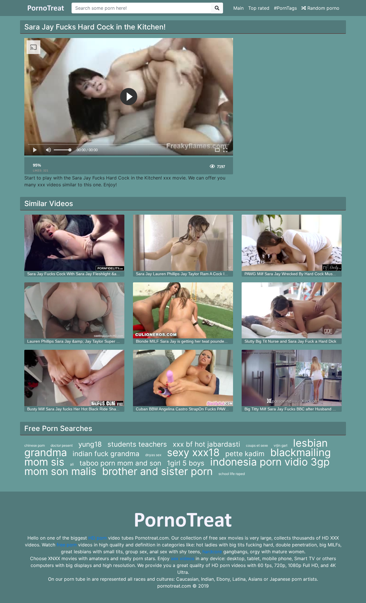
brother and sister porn (157, 471)
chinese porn (34, 445)
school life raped (231, 474)
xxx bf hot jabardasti (206, 444)
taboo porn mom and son (120, 463)
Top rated (258, 8)
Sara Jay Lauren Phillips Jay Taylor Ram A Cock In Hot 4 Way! (192, 273)
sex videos (182, 558)
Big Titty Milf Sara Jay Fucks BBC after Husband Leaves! (295, 409)
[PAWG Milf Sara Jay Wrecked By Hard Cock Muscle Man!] (292, 243)
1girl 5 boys (185, 463)
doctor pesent (62, 445)
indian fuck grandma (106, 454)
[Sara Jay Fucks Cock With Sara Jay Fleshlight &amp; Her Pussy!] (74, 243)
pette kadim (244, 454)
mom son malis (60, 471)
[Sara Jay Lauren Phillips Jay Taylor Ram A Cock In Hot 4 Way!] (183, 243)
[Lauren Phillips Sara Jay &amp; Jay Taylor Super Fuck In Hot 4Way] (74, 310)
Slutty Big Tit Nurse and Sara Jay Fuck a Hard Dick (290, 341)
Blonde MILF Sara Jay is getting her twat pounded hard (186, 341)
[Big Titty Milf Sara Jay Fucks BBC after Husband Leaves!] (292, 378)
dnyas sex (153, 455)
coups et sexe (257, 445)
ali (72, 464)
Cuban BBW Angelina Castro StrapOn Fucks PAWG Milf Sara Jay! (195, 409)
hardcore (212, 551)
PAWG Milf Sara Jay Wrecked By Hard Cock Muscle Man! (296, 273)
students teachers (137, 444)
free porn (67, 545)
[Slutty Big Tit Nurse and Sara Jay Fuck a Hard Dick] (292, 310)
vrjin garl (280, 445)
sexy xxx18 (193, 452)
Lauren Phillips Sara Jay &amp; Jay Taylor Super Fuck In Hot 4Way (87, 341)
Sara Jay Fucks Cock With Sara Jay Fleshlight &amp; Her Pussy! (85, 273)
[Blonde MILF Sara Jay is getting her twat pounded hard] (183, 310)
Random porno (322, 8)
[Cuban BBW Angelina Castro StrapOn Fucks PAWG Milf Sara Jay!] (183, 378)
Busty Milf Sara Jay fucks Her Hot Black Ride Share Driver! (80, 409)
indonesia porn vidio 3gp (270, 462)
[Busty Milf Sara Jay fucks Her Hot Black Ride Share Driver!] (74, 378)
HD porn (97, 538)
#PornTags (285, 8)
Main (238, 8)
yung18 (90, 444)
